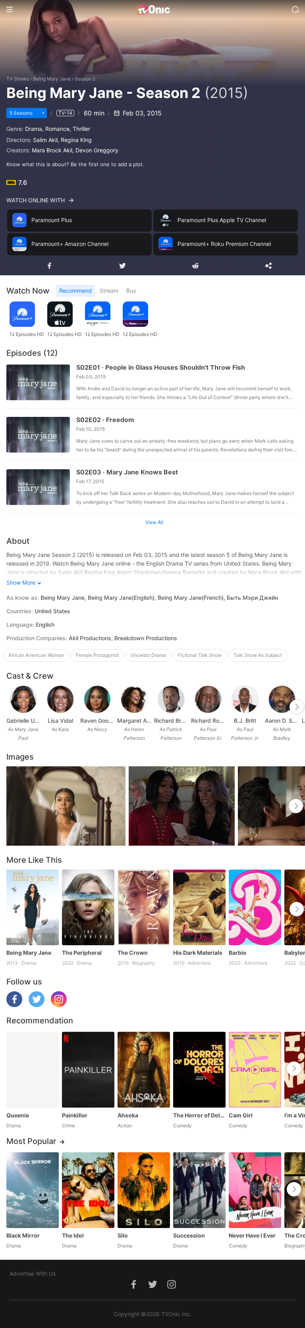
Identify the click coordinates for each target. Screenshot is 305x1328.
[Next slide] (297, 707)
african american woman (36, 655)
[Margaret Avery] (134, 699)
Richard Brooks (171, 720)
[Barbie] (255, 907)
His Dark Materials (197, 952)
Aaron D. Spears (282, 720)
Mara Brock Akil (52, 150)
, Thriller (79, 128)
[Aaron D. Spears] (281, 699)
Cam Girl (241, 1115)
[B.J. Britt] (245, 699)
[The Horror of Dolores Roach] (199, 1069)
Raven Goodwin (97, 720)
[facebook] (14, 1005)
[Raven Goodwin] (97, 699)
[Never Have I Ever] (255, 1190)
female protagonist (97, 655)
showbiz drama (148, 655)
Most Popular (31, 1141)
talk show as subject (258, 655)
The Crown (133, 952)
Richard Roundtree (208, 720)
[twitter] (36, 1005)
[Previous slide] (11, 707)
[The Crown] (144, 907)
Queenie (17, 1115)
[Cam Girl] (255, 1069)
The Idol (73, 1235)
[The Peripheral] (88, 907)
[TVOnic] (152, 9)
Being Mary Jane (52, 79)
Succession (189, 1235)
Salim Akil (45, 139)
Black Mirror (23, 1235)
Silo (123, 1235)
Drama (33, 128)
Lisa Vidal (60, 720)
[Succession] (199, 1190)
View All (154, 522)
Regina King (76, 139)
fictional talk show (200, 655)
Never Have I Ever (252, 1235)
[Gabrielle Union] (23, 699)
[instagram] (59, 1005)
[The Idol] (88, 1190)
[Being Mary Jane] (32, 907)
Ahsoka (128, 1115)
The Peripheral (82, 952)
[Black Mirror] (32, 1190)
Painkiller (74, 1115)
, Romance (55, 128)
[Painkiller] (88, 1069)
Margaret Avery (134, 720)
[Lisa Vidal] (60, 699)
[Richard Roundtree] (208, 699)
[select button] (43, 113)
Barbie (237, 952)
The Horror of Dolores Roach (199, 1115)
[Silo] (144, 1190)
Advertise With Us (33, 1273)
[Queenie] (32, 1069)
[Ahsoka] (144, 1069)
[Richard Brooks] (171, 699)
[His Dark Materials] (199, 907)
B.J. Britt (245, 720)
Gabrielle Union (23, 720)
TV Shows (17, 79)
